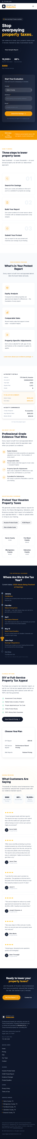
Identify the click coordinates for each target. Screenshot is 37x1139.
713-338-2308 (7, 1)
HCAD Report (26, 522)
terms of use (26, 118)
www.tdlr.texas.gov (18, 1127)
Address (8, 94)
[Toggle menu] (33, 6)
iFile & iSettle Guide (10, 527)
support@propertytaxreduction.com (11, 1134)
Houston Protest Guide (11, 522)
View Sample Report (11, 50)
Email (7, 103)
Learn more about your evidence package (17, 357)
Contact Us (28, 997)
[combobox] (18, 98)
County (7, 86)
